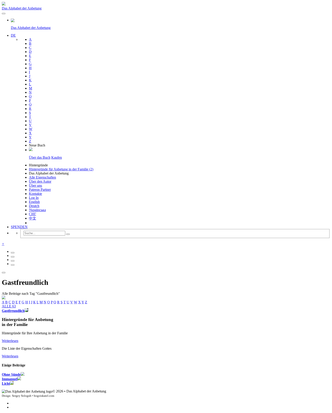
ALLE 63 (9, 306)
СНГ (32, 214)
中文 (32, 218)
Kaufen (56, 157)
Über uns (35, 185)
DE (13, 35)
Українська (37, 210)
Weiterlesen (10, 341)
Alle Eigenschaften (42, 177)
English (34, 202)
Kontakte (35, 194)
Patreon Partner (40, 189)
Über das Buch (39, 157)
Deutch (34, 206)
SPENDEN (19, 227)
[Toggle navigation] (3, 13)
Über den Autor (40, 181)
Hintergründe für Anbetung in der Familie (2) (61, 169)
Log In (34, 198)
